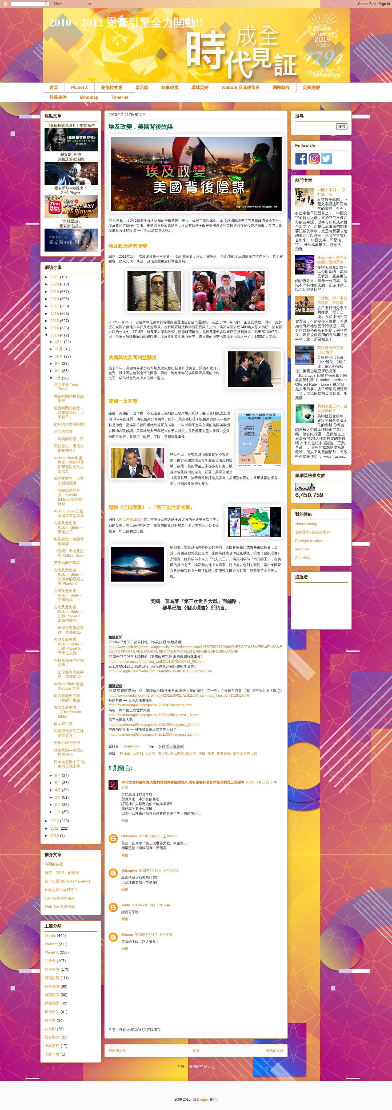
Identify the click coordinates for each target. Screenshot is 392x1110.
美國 (202, 754)
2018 (55, 299)
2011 (54, 828)
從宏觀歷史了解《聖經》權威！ (69, 697)
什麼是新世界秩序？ (61, 890)
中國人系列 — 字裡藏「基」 (331, 192)
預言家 (50, 1020)
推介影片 (52, 1037)
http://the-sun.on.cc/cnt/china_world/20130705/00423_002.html (157, 662)
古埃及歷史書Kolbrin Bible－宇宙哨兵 (68, 595)
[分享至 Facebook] (176, 746)
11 (135, 519)
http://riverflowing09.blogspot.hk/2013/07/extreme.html (150, 705)
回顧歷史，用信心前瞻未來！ (69, 448)
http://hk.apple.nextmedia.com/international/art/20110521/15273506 (160, 671)
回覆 (124, 821)
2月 (58, 804)
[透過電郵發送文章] (151, 746)
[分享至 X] (171, 746)
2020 (55, 284)
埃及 (211, 754)
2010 (55, 835)
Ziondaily (302, 557)
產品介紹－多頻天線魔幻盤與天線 (332, 259)
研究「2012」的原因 (62, 872)
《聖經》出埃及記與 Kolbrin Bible (69, 553)
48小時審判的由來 (60, 898)
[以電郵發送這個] (160, 746)
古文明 (50, 1029)
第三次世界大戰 (245, 754)
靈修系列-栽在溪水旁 (312, 532)
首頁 (54, 87)
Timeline (120, 97)
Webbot (51, 944)
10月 (59, 356)
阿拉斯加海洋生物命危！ (69, 662)
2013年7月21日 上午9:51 (153, 935)
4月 (58, 790)
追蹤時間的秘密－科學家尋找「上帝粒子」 (69, 412)
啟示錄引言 (63, 723)
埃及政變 (224, 754)
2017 (55, 306)
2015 (55, 321)
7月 (58, 378)
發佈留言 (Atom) (201, 1067)
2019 (55, 291)
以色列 (138, 754)
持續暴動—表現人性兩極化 (69, 752)
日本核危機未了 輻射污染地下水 (69, 764)
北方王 (150, 754)
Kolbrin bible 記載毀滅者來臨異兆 (69, 513)
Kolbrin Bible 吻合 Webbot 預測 (68, 686)
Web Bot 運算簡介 (60, 906)
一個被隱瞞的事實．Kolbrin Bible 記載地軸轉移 (68, 497)
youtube (302, 549)
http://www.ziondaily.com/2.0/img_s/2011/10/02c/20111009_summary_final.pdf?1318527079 (179, 695)
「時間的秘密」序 (69, 439)
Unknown (129, 836)
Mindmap (89, 97)
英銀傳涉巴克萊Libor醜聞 (330, 350)
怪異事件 (58, 97)
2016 (55, 313)
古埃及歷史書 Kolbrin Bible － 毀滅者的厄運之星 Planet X (69, 577)
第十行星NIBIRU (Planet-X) (67, 881)
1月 (58, 812)
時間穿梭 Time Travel (66, 386)
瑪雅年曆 (52, 1054)
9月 (58, 363)
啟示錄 (141, 87)
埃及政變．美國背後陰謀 (69, 541)
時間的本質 (63, 431)
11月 (59, 349)
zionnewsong (306, 523)
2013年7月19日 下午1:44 (151, 905)
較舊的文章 (274, 1051)
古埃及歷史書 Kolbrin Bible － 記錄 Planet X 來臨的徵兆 (69, 613)
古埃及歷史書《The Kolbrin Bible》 (67, 712)
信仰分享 (52, 969)
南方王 (191, 754)
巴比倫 (125, 754)
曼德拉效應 (111, 87)
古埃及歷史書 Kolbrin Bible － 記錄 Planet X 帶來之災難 (69, 646)
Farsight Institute (309, 541)
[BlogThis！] (166, 746)
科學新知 (52, 1012)
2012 (55, 821)
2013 (55, 335)
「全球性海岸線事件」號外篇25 (69, 630)
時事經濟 (169, 87)
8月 (58, 370)
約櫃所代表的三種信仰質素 (69, 733)
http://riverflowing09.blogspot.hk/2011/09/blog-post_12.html (154, 734)
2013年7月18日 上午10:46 (158, 871)
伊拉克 (163, 754)
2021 (55, 277)
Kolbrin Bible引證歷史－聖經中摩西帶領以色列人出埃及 (69, 464)
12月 (59, 341)
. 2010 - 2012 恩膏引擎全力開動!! (123, 22)
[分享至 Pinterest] (181, 746)
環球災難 (200, 87)
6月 (58, 775)
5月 (58, 782)
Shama (127, 935)
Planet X (79, 87)
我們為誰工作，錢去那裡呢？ (332, 408)
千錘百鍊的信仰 (67, 742)
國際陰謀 (281, 87)
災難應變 (311, 87)
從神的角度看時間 (69, 424)
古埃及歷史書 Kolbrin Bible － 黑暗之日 (69, 527)
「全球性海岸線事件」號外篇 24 (69, 674)
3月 (58, 797)
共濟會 (50, 961)
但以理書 (126, 519)
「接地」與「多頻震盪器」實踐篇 (332, 300)
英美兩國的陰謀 (67, 562)
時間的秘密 (54, 864)
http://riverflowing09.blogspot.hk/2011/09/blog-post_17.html (154, 725)
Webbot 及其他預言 (241, 87)
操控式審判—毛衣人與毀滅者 (69, 480)
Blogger (203, 1099)
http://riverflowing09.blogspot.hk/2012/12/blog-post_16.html (154, 715)
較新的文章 (117, 1051)
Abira (125, 905)
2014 (55, 328)
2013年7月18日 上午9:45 (157, 836)
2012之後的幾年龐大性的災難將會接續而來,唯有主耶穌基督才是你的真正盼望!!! (182, 782)
